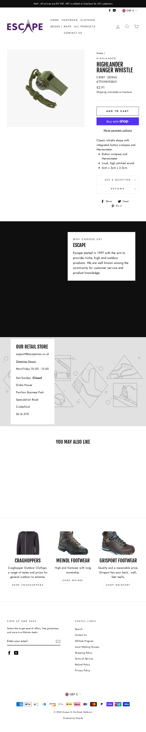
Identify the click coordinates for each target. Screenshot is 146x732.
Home (55, 20)
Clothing (87, 20)
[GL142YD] (73, 381)
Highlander (106, 58)
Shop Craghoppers (28, 585)
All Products (84, 26)
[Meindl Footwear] (73, 543)
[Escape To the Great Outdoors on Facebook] (9, 653)
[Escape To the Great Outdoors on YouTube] (16, 653)
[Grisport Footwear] (118, 543)
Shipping (101, 92)
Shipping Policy (83, 652)
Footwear (70, 20)
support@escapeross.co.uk (32, 354)
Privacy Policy (82, 670)
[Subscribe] (58, 641)
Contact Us (73, 33)
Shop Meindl (73, 580)
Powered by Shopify (73, 718)
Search (78, 629)
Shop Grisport (118, 585)
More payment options (118, 130)
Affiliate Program (84, 641)
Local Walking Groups (87, 647)
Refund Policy (82, 664)
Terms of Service (84, 658)
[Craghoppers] (27, 543)
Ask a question (118, 179)
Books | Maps (61, 26)
